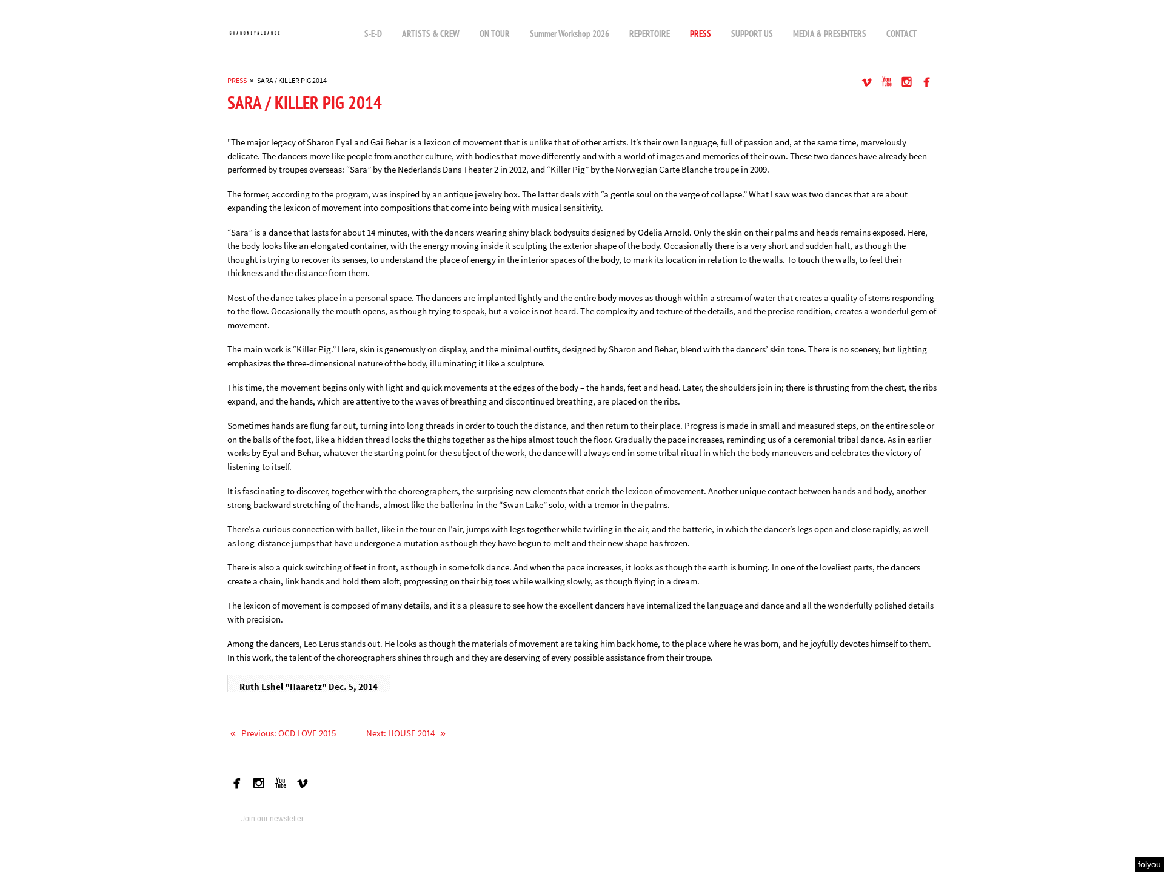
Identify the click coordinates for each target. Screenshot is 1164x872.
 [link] (906, 81)
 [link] (866, 81)
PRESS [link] (237, 80)
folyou (1149, 864)
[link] (254, 33)
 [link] (886, 81)
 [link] (926, 81)
